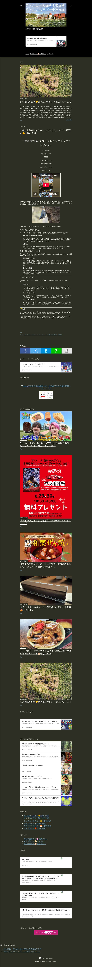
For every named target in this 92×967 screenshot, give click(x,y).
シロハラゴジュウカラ (29, 335)
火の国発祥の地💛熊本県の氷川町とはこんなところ (45, 101)
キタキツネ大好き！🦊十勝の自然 (37, 826)
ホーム (27, 54)
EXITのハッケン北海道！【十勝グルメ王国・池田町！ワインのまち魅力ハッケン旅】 (44, 444)
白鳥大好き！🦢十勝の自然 (35, 823)
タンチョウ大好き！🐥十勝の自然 (37, 821)
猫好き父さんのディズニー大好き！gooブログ (22, 951)
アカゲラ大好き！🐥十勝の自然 (36, 815)
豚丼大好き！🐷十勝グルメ (38, 54)
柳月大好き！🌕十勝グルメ (35, 841)
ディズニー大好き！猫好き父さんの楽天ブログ (22, 949)
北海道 (55, 335)
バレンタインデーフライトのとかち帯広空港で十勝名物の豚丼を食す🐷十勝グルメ (45, 652)
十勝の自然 (51, 335)
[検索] (71, 5)
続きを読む (69, 120)
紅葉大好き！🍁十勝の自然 (35, 828)
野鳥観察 (60, 335)
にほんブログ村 (46, 388)
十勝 (46, 335)
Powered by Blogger (47, 958)
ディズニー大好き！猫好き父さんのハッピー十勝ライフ (45, 9)
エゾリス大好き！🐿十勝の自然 (36, 818)
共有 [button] (21, 120)
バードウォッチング (40, 335)
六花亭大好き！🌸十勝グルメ (36, 839)
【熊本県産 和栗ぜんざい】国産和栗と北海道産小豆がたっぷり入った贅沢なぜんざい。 (45, 565)
